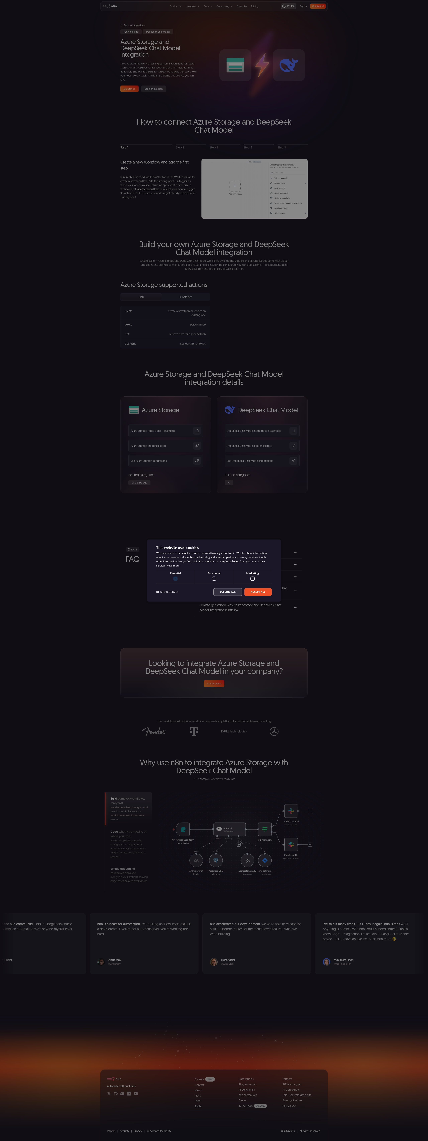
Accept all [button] (258, 591)
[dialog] (214, 570)
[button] (167, 592)
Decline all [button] (228, 591)
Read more (173, 565)
